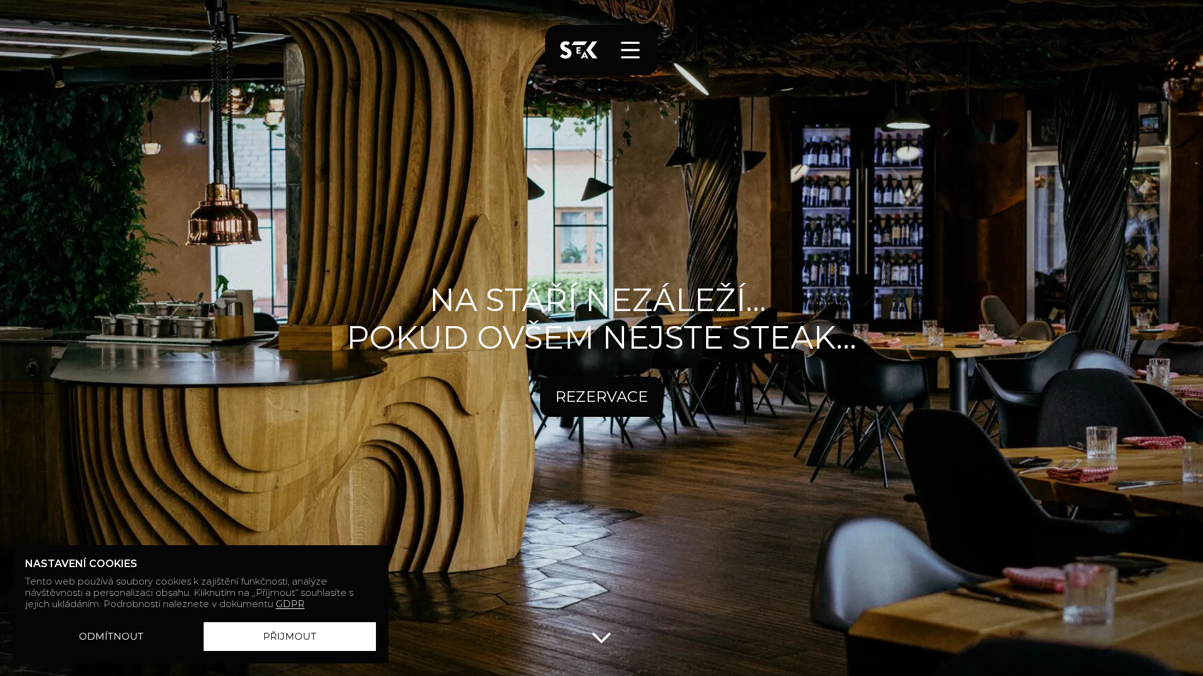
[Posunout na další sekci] (601, 637)
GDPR (290, 604)
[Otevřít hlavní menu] (630, 50)
